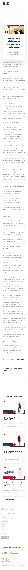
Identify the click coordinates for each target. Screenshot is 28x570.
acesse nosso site (7, 364)
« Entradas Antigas (8, 499)
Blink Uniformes (20, 359)
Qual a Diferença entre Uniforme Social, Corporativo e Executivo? (13, 451)
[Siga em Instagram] (7, 537)
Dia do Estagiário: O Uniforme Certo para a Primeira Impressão (13, 418)
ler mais (6, 428)
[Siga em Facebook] (3, 537)
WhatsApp (20, 363)
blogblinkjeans (15, 52)
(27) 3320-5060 (9, 509)
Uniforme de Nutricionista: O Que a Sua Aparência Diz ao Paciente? (13, 484)
